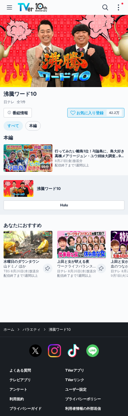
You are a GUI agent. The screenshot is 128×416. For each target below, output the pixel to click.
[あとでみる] (47, 268)
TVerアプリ (74, 370)
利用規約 (17, 399)
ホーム (9, 329)
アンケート (18, 389)
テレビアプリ (20, 380)
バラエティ (31, 329)
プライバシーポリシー (83, 399)
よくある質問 (20, 370)
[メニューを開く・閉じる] (118, 7)
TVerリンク (74, 380)
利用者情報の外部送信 (83, 408)
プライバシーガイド (26, 408)
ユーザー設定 (76, 389)
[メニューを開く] (9, 7)
